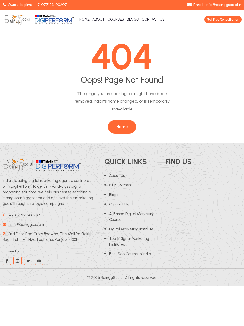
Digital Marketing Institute (131, 229)
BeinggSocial (112, 277)
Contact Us (153, 19)
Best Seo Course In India (130, 254)
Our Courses (120, 185)
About (98, 19)
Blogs (133, 19)
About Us (117, 175)
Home (84, 19)
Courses (115, 19)
